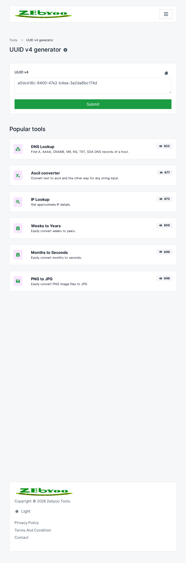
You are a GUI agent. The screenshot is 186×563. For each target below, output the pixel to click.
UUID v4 (21, 72)
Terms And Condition (33, 530)
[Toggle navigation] (166, 14)
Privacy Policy (27, 522)
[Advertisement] (93, 334)
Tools (13, 40)
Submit (93, 104)
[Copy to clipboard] (166, 73)
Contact (22, 537)
